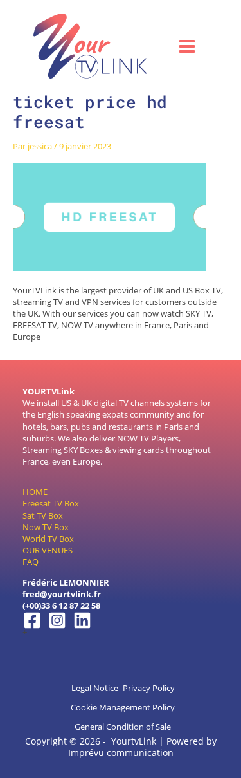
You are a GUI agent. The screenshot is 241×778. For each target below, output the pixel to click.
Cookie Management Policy (123, 707)
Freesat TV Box (50, 503)
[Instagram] (57, 620)
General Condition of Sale (123, 726)
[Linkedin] (82, 620)
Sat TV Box (42, 515)
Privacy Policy (149, 688)
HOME (35, 491)
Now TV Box (45, 527)
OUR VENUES (47, 550)
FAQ (30, 562)
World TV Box (48, 538)
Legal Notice (94, 688)
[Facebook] (32, 620)
